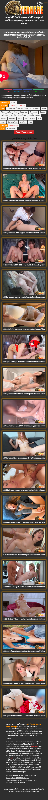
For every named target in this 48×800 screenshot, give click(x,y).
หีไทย (3, 112)
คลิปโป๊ (22, 105)
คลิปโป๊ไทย (22, 115)
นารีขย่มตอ (4, 115)
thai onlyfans (12, 122)
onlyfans (23, 122)
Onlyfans (13, 105)
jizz (30, 122)
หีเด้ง (9, 112)
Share (18, 91)
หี (30, 112)
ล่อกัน (35, 112)
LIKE (9, 91)
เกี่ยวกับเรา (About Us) (13, 775)
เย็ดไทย (28, 109)
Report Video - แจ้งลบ (24, 132)
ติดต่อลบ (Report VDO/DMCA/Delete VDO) (17, 779)
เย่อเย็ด (20, 109)
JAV (12, 758)
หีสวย (15, 112)
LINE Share (38, 91)
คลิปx (20, 119)
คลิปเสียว (12, 119)
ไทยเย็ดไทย (11, 109)
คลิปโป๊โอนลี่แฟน (34, 115)
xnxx (39, 119)
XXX (18, 105)
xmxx (3, 122)
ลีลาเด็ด (42, 112)
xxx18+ (32, 119)
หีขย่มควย (23, 112)
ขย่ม (26, 119)
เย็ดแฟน (36, 109)
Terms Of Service (19, 782)
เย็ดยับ (44, 109)
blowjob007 (13, 125)
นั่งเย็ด (13, 115)
